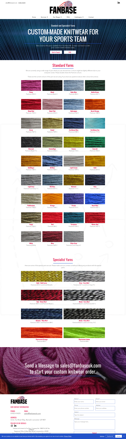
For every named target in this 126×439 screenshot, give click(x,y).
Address (98, 405)
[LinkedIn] (118, 2)
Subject (76, 412)
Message (76, 418)
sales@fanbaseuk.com (80, 365)
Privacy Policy (67, 436)
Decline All (110, 436)
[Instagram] (12, 425)
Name (76, 398)
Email (97, 398)
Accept (118, 436)
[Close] (124, 436)
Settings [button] (102, 436)
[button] (57, 17)
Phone (76, 405)
